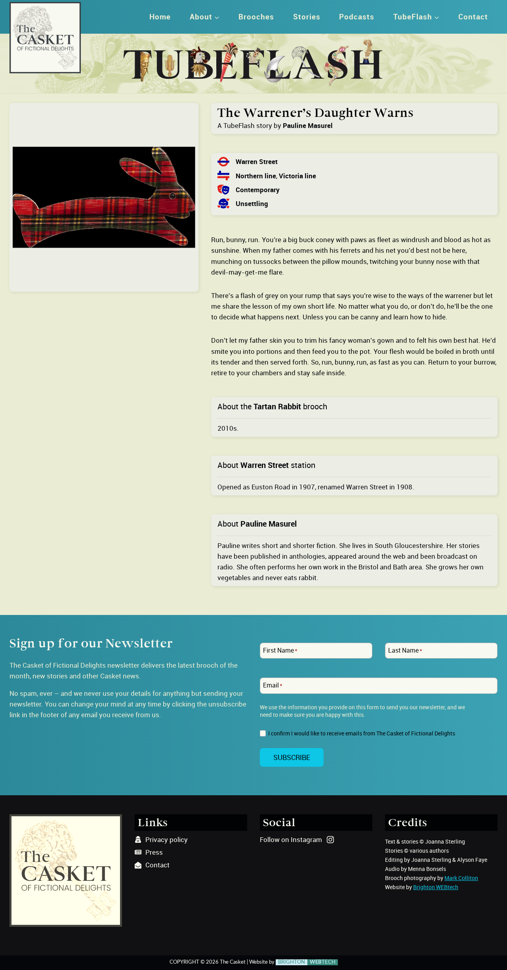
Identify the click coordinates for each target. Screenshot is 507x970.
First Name (280, 650)
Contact (473, 16)
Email (272, 685)
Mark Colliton (461, 878)
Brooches (256, 16)
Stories (306, 16)
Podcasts (356, 16)
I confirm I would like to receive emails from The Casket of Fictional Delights (361, 733)
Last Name (405, 650)
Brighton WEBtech (435, 887)
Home (160, 16)
